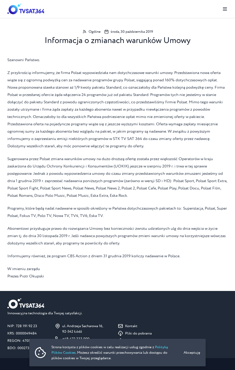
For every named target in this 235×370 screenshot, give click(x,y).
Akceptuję (192, 352)
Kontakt (131, 326)
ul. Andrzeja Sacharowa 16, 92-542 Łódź (82, 329)
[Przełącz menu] (225, 9)
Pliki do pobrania (138, 333)
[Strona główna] (25, 9)
